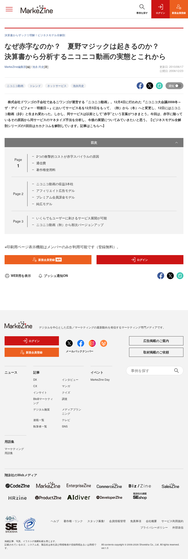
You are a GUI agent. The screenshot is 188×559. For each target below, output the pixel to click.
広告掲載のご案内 (156, 340)
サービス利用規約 (172, 521)
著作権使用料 (45, 169)
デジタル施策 (41, 409)
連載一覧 (38, 420)
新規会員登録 (49, 260)
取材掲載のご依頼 (156, 352)
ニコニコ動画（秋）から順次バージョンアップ (70, 224)
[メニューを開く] (9, 9)
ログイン (142, 260)
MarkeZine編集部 (15, 67)
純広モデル (44, 203)
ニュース (11, 372)
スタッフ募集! (96, 521)
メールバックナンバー (79, 351)
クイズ (66, 392)
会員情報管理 (117, 521)
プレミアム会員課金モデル (55, 197)
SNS (65, 426)
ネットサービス (56, 86)
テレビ (66, 420)
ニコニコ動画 (15, 86)
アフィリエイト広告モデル (55, 190)
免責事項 (135, 521)
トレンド (35, 86)
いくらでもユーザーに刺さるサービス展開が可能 (71, 218)
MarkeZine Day (100, 379)
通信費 (41, 163)
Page (18, 193)
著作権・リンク (73, 521)
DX (35, 379)
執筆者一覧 (40, 426)
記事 (36, 372)
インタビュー (70, 379)
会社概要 (151, 521)
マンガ (66, 386)
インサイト (40, 392)
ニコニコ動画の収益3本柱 (54, 184)
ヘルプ (55, 521)
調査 (64, 399)
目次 (94, 142)
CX (35, 386)
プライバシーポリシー (154, 527)
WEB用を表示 (21, 275)
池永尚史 (78, 86)
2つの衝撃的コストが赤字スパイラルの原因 (67, 156)
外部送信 (177, 527)
